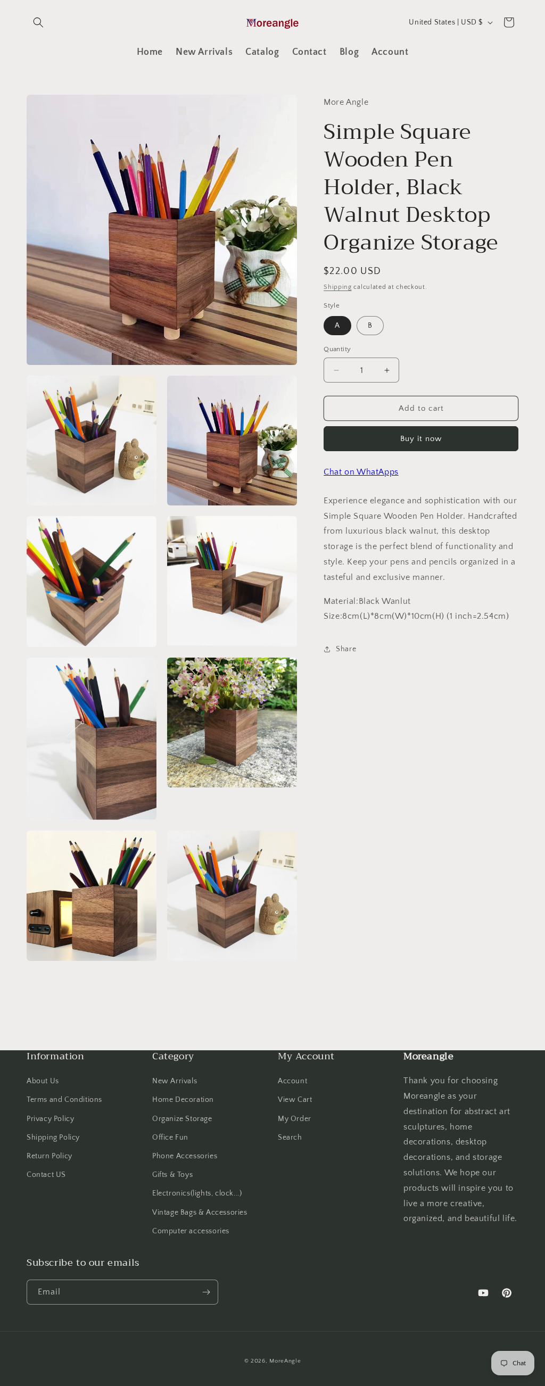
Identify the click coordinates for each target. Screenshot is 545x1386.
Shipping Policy (53, 1137)
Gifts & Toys (172, 1175)
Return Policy (49, 1156)
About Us (43, 1081)
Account (292, 1081)
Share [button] (346, 649)
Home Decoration (183, 1099)
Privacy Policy (50, 1119)
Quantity (337, 349)
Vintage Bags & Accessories (199, 1212)
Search (290, 1137)
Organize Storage (182, 1119)
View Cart (295, 1099)
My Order (294, 1119)
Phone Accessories (184, 1156)
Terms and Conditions (64, 1099)
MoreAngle (285, 1361)
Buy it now (421, 438)
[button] (38, 22)
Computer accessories (190, 1231)
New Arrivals (174, 1081)
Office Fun (170, 1137)
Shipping (338, 287)
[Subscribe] (206, 1292)
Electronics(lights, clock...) (197, 1193)
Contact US (46, 1175)
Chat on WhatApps (361, 472)
